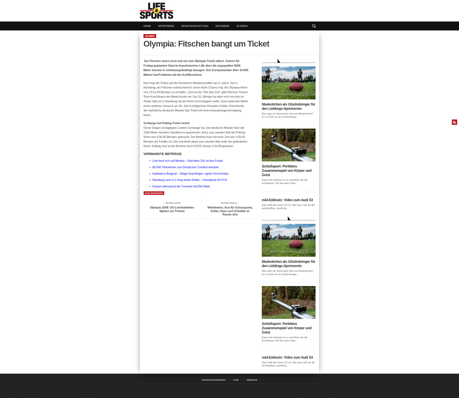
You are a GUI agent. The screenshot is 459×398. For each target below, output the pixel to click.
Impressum (252, 380)
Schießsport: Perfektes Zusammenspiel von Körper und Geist (286, 170)
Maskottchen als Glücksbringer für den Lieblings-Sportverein (288, 106)
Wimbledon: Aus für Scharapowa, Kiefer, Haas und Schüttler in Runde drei (230, 211)
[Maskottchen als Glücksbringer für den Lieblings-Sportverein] (289, 98)
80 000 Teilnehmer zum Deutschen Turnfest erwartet (185, 167)
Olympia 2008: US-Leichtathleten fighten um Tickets (172, 209)
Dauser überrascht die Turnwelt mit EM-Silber (181, 186)
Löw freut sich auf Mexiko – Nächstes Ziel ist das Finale (187, 160)
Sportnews (166, 26)
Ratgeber (222, 26)
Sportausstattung (194, 26)
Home (147, 26)
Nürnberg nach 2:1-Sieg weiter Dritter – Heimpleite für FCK (189, 179)
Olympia (242, 26)
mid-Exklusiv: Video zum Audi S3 (287, 200)
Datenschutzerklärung (213, 380)
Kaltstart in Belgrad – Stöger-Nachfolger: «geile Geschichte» (190, 173)
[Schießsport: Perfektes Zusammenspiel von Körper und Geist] (289, 160)
